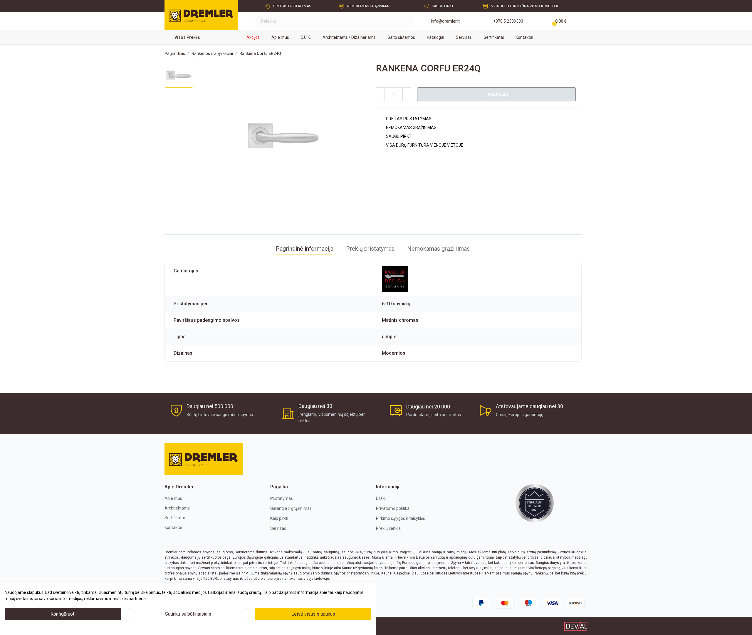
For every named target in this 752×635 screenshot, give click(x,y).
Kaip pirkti (279, 518)
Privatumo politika (392, 508)
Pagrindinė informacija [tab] (304, 248)
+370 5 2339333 (508, 21)
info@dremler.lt (445, 21)
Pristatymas (281, 498)
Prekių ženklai (389, 528)
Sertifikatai (174, 517)
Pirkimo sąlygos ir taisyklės (400, 518)
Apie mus (173, 498)
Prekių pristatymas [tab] (370, 248)
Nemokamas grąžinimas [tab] (438, 248)
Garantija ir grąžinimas (291, 508)
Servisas (278, 528)
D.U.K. (381, 498)
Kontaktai (173, 527)
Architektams (177, 508)
